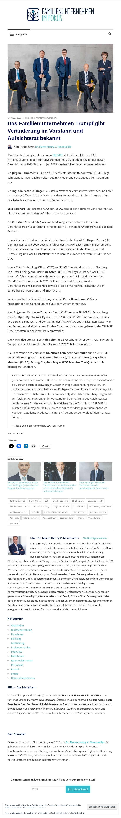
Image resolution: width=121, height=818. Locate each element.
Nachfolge (35, 512)
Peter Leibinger (49, 517)
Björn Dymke (35, 501)
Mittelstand (17, 656)
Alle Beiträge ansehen (95, 538)
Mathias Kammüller (18, 512)
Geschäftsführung (41, 506)
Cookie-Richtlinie (78, 813)
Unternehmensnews (47, 117)
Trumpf (81, 517)
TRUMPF (58, 155)
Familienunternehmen (19, 506)
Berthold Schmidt (17, 501)
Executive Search (95, 501)
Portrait (15, 669)
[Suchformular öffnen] (109, 33)
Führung (16, 638)
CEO (47, 501)
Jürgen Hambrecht (61, 506)
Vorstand (14, 523)
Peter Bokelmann (30, 517)
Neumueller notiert (22, 660)
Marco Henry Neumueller (100, 506)
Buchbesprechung (21, 630)
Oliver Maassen (79, 512)
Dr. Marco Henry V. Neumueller (53, 146)
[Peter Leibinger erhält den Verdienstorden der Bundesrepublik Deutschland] (95, 471)
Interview (16, 652)
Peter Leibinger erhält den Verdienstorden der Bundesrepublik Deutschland (93, 485)
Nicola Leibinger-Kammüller (56, 512)
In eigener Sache (20, 647)
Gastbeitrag (17, 643)
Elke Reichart (78, 501)
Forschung (17, 634)
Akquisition (17, 625)
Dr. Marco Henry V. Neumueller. (85, 742)
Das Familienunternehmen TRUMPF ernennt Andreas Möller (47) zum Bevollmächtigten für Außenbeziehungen (60, 487)
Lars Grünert (79, 506)
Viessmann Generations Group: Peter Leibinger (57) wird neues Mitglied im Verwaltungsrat (23, 485)
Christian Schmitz (60, 501)
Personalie (30, 117)
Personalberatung (98, 512)
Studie (14, 673)
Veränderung (94, 517)
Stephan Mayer (66, 517)
